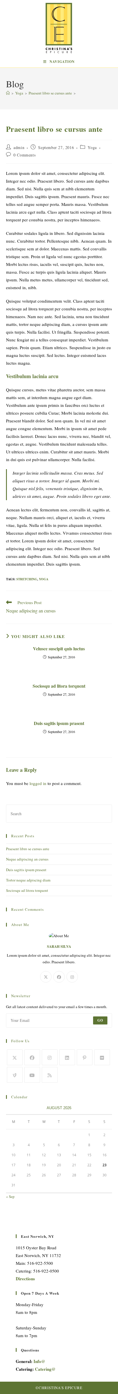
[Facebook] (59, 977)
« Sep (10, 1196)
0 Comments (24, 155)
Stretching (26, 579)
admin (18, 147)
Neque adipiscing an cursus (27, 859)
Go (100, 1020)
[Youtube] (32, 1075)
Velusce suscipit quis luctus (59, 648)
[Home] (8, 93)
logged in (38, 783)
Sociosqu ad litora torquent (59, 686)
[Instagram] (72, 977)
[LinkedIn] (67, 1057)
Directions (25, 1278)
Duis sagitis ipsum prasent (59, 723)
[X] (46, 977)
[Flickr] (102, 1057)
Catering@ (45, 1369)
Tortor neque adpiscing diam (28, 880)
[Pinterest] (85, 1057)
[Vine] (15, 1075)
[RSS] (50, 1075)
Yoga (92, 147)
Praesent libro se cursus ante (27, 848)
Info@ (39, 1361)
